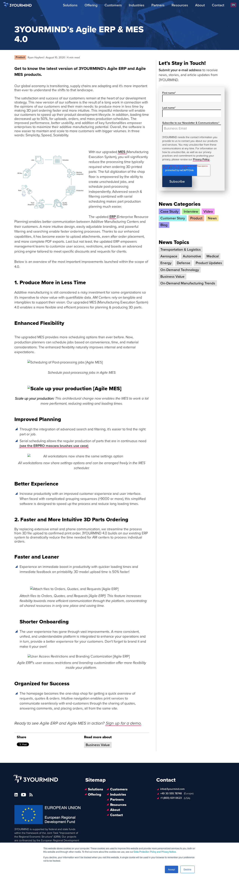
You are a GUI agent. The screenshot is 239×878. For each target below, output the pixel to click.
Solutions (70, 5)
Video (208, 211)
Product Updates (209, 263)
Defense (183, 263)
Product (196, 218)
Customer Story (172, 218)
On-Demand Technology (179, 270)
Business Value (98, 745)
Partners (157, 5)
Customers (113, 5)
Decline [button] (187, 869)
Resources (180, 5)
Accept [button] (171, 869)
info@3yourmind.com (172, 789)
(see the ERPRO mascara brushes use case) (54, 446)
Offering (91, 5)
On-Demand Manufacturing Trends (187, 283)
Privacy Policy (201, 159)
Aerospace (168, 256)
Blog (163, 225)
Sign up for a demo (123, 723)
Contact (218, 5)
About (200, 5)
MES (122, 152)
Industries (136, 5)
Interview (191, 211)
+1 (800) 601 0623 (171, 798)
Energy (165, 263)
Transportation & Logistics (180, 250)
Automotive (192, 256)
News (212, 218)
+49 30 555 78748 (171, 793)
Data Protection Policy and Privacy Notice (155, 851)
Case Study (169, 211)
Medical (213, 256)
